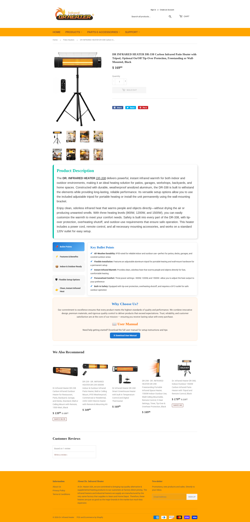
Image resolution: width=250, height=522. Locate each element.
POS (78, 517)
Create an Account (167, 10)
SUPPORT (131, 32)
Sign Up (191, 497)
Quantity (116, 76)
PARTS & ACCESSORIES (102, 32)
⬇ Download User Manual (125, 335)
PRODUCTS (73, 32)
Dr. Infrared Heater (66, 517)
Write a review (60, 455)
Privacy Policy (59, 490)
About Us (57, 487)
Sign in (153, 10)
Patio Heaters (68, 40)
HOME (56, 32)
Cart (186, 16)
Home (55, 40)
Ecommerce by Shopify (93, 517)
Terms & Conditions (61, 494)
